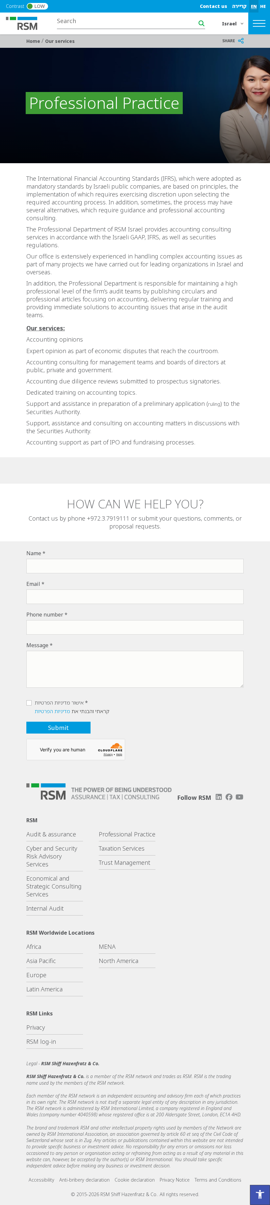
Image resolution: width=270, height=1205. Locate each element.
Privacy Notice (175, 1180)
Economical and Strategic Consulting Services (54, 886)
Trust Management (124, 862)
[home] (25, 22)
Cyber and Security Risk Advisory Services (51, 856)
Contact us (213, 6)
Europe (36, 975)
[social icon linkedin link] (218, 797)
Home (33, 41)
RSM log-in (41, 1041)
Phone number (44, 614)
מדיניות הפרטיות (52, 711)
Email (33, 583)
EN (254, 6)
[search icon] (201, 23)
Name (33, 553)
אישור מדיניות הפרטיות (59, 702)
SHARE (228, 41)
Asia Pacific (41, 961)
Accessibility (41, 1180)
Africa (33, 946)
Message (37, 645)
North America (118, 961)
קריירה (239, 6)
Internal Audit (45, 908)
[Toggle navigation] (259, 23)
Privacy (35, 1027)
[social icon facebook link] (229, 797)
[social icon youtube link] (239, 797)
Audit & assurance (51, 834)
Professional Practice (127, 834)
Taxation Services (122, 848)
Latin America (44, 989)
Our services (60, 41)
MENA (107, 946)
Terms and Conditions (218, 1180)
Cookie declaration (135, 1180)
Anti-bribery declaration (84, 1180)
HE (263, 6)
